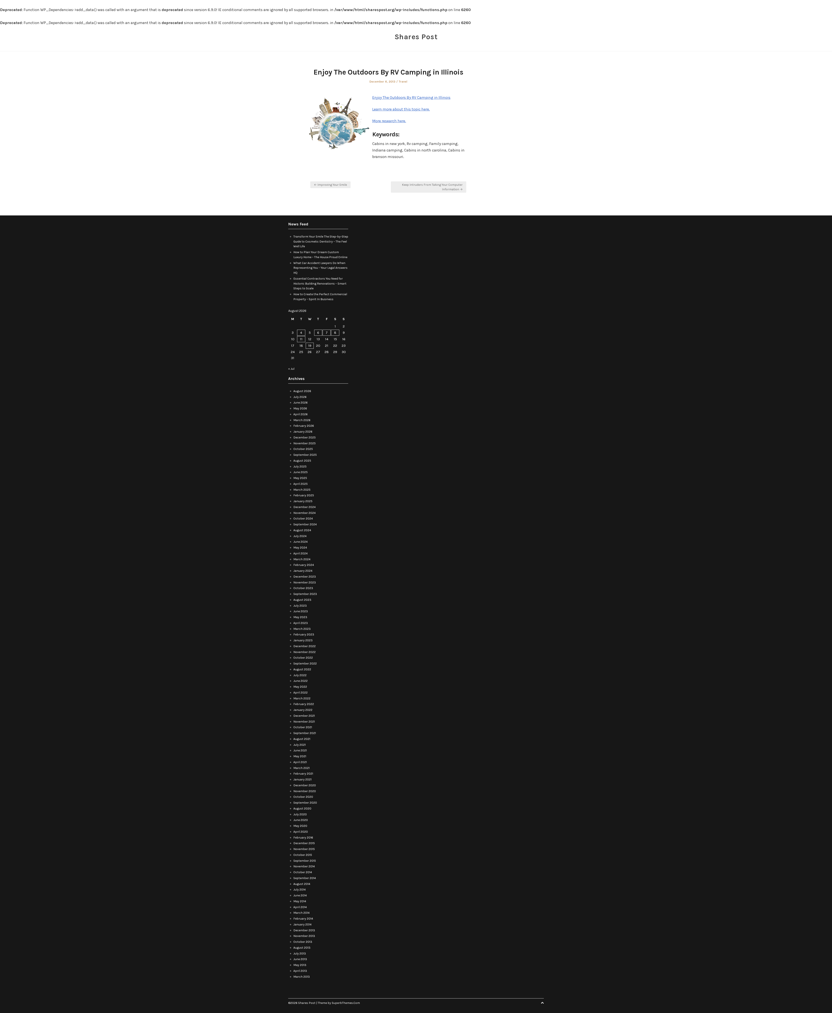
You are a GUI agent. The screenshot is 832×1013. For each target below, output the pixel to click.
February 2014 (303, 918)
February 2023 (303, 634)
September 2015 (304, 861)
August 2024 (302, 530)
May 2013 (299, 965)
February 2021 (303, 773)
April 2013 (300, 971)
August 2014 (301, 884)
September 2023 (305, 594)
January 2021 (302, 779)
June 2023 (300, 611)
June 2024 (300, 542)
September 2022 (305, 663)
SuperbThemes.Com (346, 1003)
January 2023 (303, 640)
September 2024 (305, 524)
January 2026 (302, 431)
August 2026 (302, 391)
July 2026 (300, 397)
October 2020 (303, 797)
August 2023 (302, 600)
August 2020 (302, 808)
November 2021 (304, 721)
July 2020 (300, 814)
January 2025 (302, 501)
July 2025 (300, 466)
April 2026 (300, 414)
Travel (403, 81)
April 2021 (300, 762)
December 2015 (304, 843)
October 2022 (303, 658)
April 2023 (300, 623)
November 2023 (304, 582)
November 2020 (304, 791)
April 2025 (300, 484)
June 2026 (300, 402)
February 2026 (303, 426)
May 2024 (300, 547)
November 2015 (304, 849)
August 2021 (301, 739)
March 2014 (301, 913)
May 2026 (300, 408)
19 (309, 346)
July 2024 (300, 536)
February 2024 (303, 565)
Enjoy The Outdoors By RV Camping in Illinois (411, 97)
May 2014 (299, 901)
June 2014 (300, 895)
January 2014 (302, 924)
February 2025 (303, 495)
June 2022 (300, 681)
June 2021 (300, 750)
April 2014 (300, 907)
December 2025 (304, 437)
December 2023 (304, 576)
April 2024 (300, 553)
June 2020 (300, 820)
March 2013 (301, 977)
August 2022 (302, 669)
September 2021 (304, 733)
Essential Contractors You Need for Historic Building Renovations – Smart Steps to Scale (319, 283)
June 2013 (300, 959)
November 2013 (304, 936)
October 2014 (302, 872)
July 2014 (299, 889)
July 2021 (299, 745)
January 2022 (302, 710)
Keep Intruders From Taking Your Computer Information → (432, 187)
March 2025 (301, 490)
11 (301, 339)
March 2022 (301, 698)
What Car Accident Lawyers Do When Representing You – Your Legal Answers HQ (320, 268)
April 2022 (300, 692)
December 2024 (304, 507)
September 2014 (304, 878)
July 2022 (300, 675)
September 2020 (305, 803)
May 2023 (300, 617)
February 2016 (303, 837)
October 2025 (303, 449)
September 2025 (305, 455)
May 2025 (300, 478)
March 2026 (301, 420)
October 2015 (302, 855)
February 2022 (303, 704)
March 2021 (301, 768)
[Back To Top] (542, 1003)
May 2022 (300, 687)
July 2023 (300, 605)
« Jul (291, 369)
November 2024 (304, 513)
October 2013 (302, 942)
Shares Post (416, 37)
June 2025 (300, 472)
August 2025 (302, 461)
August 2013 (301, 947)
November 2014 (304, 866)
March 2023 (302, 629)
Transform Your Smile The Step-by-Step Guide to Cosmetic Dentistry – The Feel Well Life (320, 241)
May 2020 (300, 826)
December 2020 (304, 785)
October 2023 (303, 588)
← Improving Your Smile (330, 185)
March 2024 (301, 559)
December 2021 (304, 716)
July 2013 (299, 953)
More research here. (389, 121)
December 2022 (304, 646)
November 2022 (304, 652)
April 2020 (300, 832)
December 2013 (304, 930)
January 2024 (302, 571)
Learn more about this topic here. (401, 109)
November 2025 (304, 443)
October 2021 (302, 727)
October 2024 (303, 518)
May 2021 (299, 756)
